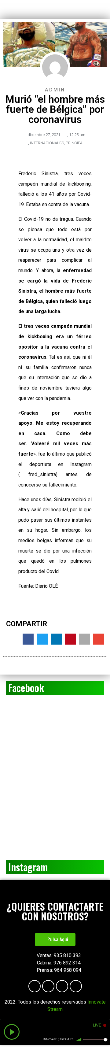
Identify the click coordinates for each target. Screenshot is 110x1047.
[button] (55, 939)
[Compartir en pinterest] (70, 639)
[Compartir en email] (98, 639)
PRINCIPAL (75, 143)
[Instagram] (62, 986)
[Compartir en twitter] (42, 639)
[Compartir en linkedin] (56, 639)
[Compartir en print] (84, 639)
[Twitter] (76, 986)
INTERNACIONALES (47, 143)
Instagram (28, 867)
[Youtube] (48, 986)
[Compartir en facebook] (28, 639)
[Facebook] (34, 986)
